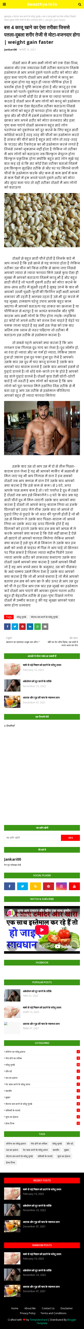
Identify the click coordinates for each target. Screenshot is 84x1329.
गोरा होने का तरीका (42, 1058)
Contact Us (48, 1308)
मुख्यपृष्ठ (7, 16)
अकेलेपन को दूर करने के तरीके (37, 681)
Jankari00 (10, 49)
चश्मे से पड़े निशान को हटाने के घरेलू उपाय (42, 665)
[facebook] (9, 886)
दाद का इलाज (42, 1078)
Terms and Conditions (53, 1313)
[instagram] (61, 886)
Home (14, 1308)
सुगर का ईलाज (42, 1117)
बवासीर (42, 1091)
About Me (30, 1308)
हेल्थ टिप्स (43, 1123)
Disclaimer (67, 1308)
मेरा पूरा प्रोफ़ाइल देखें (12, 864)
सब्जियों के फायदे (42, 1110)
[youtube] (74, 886)
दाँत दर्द (42, 1071)
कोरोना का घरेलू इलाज (42, 1051)
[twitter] (22, 886)
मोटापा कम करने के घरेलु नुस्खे (26, 16)
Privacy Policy (27, 1313)
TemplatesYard (39, 1319)
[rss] (35, 886)
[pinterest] (48, 886)
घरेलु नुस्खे (21, 617)
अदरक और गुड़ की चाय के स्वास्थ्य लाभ (41, 697)
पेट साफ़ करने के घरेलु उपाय (42, 1084)
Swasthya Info (42, 4)
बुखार (42, 1097)
